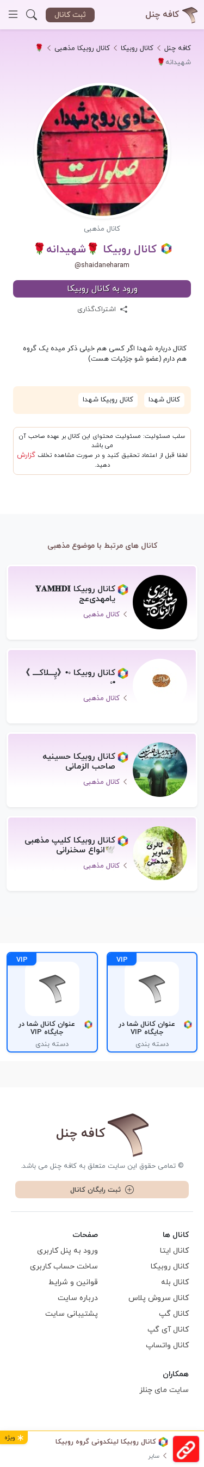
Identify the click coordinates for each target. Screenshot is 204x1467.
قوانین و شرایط (73, 1282)
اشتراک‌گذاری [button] (97, 309)
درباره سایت (78, 1298)
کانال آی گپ (168, 1329)
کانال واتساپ (167, 1345)
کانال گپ (174, 1314)
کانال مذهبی (102, 229)
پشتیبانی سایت (71, 1314)
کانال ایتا (174, 1251)
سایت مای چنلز (164, 1390)
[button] (31, 14)
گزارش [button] (26, 455)
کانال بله (175, 1282)
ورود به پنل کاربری (67, 1251)
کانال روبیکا (170, 1266)
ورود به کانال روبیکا (102, 289)
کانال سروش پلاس (158, 1298)
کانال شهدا (164, 400)
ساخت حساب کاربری (64, 1266)
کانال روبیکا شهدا (108, 400)
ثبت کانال (70, 15)
